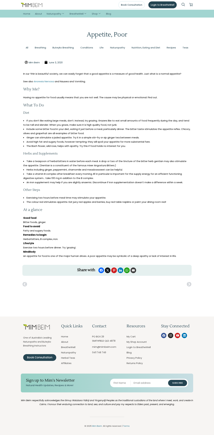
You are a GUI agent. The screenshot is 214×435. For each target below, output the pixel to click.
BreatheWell (77, 13)
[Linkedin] (184, 335)
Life (102, 47)
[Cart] (191, 4)
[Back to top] (197, 418)
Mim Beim (97, 426)
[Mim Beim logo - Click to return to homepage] (31, 5)
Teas (185, 47)
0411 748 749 (99, 352)
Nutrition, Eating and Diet (146, 47)
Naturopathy (54, 13)
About (38, 13)
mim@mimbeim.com (104, 347)
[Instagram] (170, 335)
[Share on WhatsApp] (127, 270)
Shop (95, 13)
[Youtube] (177, 335)
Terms (126, 426)
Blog (108, 13)
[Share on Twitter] (107, 270)
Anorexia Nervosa (44, 81)
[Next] (149, 284)
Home (26, 13)
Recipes (171, 47)
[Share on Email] (133, 270)
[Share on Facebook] (101, 270)
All (27, 47)
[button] (183, 5)
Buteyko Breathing (63, 47)
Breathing (40, 47)
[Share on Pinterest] (114, 270)
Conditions (86, 47)
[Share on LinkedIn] (120, 270)
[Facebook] (163, 335)
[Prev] (64, 284)
